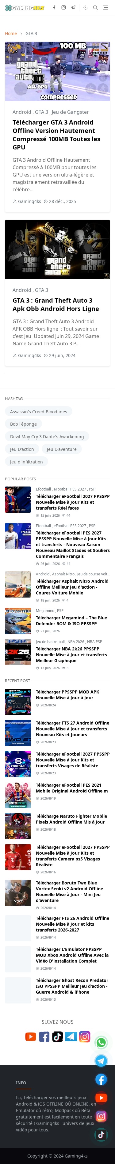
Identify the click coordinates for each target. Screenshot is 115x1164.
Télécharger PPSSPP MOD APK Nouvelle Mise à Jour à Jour (67, 695)
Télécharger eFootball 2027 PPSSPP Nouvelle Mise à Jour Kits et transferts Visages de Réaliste (73, 760)
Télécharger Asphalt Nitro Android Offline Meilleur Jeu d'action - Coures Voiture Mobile (72, 587)
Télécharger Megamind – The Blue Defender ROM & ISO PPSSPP (71, 620)
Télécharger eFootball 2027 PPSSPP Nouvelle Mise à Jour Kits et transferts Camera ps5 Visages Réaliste (73, 856)
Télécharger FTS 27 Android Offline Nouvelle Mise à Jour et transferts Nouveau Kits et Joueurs (72, 728)
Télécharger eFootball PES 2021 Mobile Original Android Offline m (72, 788)
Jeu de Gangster (70, 112)
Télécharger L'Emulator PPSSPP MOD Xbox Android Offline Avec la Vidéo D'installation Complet (72, 955)
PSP (92, 489)
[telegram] (73, 7)
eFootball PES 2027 (70, 489)
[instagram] (63, 7)
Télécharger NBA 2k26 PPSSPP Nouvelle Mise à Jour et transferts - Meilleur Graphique (73, 654)
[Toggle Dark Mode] (85, 7)
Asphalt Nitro (63, 574)
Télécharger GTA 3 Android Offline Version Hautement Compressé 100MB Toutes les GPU (56, 134)
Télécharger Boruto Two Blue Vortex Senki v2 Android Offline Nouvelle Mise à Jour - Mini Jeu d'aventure (69, 891)
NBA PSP (94, 641)
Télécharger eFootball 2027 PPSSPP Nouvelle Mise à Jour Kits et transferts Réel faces (73, 502)
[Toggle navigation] (105, 7)
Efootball (44, 489)
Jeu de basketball (51, 641)
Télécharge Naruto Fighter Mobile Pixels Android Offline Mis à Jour (71, 819)
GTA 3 (42, 112)
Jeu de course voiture (95, 574)
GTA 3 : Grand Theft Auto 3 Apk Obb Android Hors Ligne (56, 304)
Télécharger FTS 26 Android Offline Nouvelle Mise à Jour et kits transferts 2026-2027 (72, 924)
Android (23, 112)
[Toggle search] (95, 7)
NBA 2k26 (76, 641)
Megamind (45, 610)
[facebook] (54, 7)
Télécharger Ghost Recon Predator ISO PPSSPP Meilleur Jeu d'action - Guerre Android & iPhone (72, 986)
